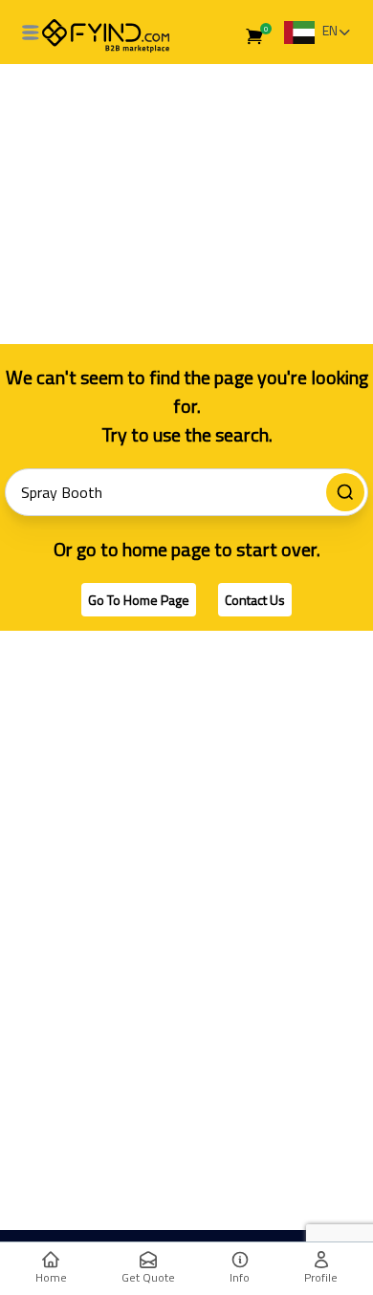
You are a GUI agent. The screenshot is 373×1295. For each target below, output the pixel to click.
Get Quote (148, 1277)
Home (51, 1277)
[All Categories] (30, 32)
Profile (321, 1277)
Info (240, 1277)
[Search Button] (345, 492)
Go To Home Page (138, 600)
